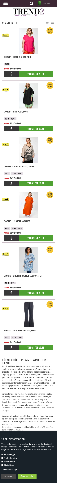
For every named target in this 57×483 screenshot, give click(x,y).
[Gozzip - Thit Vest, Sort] (11, 128)
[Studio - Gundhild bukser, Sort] (11, 347)
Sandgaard (22, 402)
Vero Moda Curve (35, 402)
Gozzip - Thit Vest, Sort (16, 112)
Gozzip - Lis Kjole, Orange (17, 221)
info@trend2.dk (46, 427)
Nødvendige (9, 455)
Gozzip (34, 399)
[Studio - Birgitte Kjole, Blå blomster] (11, 293)
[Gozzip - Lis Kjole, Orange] (11, 238)
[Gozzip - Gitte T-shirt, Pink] (11, 74)
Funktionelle (9, 462)
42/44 (7, 173)
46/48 (7, 119)
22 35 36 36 (17, 430)
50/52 (7, 64)
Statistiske (9, 465)
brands (42, 394)
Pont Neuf (12, 402)
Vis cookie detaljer (9, 469)
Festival (16, 399)
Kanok (4, 402)
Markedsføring (10, 458)
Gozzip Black (43, 399)
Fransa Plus (25, 399)
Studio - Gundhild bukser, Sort (20, 331)
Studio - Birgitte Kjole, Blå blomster (23, 276)
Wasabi (49, 402)
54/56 (13, 283)
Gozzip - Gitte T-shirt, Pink (17, 57)
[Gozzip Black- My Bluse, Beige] (11, 183)
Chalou (9, 399)
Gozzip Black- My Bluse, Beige (19, 166)
